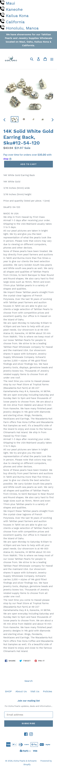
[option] (14, 119)
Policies (47, 691)
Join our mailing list (28, 700)
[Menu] (51, 59)
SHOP (8, 691)
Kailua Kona (17, 15)
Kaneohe (14, 9)
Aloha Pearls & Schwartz (25, 761)
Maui (10, 3)
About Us (21, 691)
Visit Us (34, 691)
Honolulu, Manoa (22, 28)
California (15, 22)
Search (28, 680)
